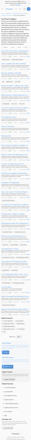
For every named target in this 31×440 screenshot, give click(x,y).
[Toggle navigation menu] (2, 9)
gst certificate (14, 270)
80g (3, 81)
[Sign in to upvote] (2, 56)
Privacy (12, 437)
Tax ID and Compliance (19, 241)
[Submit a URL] (28, 9)
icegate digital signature (17, 59)
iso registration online (7, 232)
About (8, 437)
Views (12, 47)
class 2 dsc (14, 103)
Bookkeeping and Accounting (19, 13)
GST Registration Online (18, 283)
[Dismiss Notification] (29, 3)
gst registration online (8, 323)
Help (19, 437)
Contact (22, 437)
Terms (15, 437)
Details (28, 56)
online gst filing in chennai (22, 257)
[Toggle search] (16, 9)
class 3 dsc (22, 103)
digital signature (6, 59)
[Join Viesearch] (20, 9)
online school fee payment (8, 200)
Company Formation (6, 15)
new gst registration (8, 320)
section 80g (17, 81)
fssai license (5, 244)
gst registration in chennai (8, 257)
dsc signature (21, 329)
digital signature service (9, 329)
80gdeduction (9, 81)
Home (2, 13)
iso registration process (19, 232)
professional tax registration (8, 305)
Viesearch (9, 8)
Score (19, 47)
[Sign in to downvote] (6, 56)
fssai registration (14, 244)
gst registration (5, 270)
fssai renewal (23, 244)
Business (8, 13)
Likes (26, 47)
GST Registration (6, 283)
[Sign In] (24, 9)
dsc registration (5, 103)
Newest (5, 47)
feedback (17, 5)
